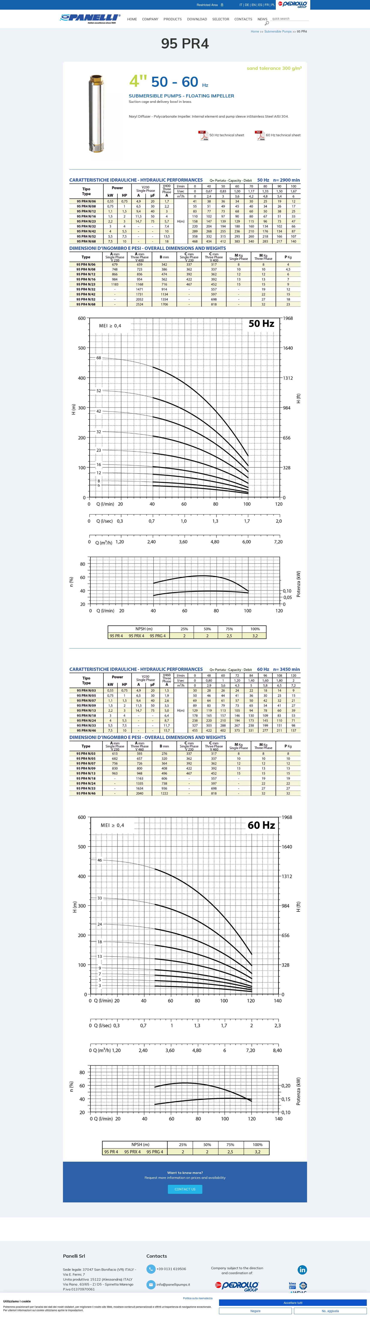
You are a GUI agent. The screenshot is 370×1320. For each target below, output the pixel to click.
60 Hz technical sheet (283, 135)
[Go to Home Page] (90, 18)
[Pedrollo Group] (292, 4)
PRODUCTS (173, 19)
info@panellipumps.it (173, 1284)
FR (267, 5)
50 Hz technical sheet (226, 135)
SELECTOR (220, 19)
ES (260, 5)
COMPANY (150, 19)
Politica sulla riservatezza (198, 1298)
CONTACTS (243, 19)
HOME (132, 19)
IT (241, 5)
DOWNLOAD (197, 19)
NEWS (262, 19)
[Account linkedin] (302, 1269)
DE (247, 5)
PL (273, 5)
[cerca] (266, 23)
